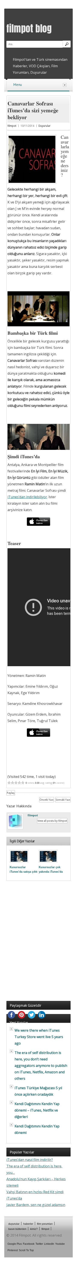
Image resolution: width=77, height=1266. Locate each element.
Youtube (60, 1243)
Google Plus (14, 1243)
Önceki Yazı (46, 800)
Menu (17, 84)
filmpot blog (29, 28)
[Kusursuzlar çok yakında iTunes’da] (48, 856)
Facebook (28, 1243)
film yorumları (45, 1223)
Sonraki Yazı (63, 800)
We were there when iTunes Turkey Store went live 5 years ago (39, 1037)
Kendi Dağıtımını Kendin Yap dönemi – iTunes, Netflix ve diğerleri (37, 1110)
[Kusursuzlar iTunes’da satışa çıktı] (19, 856)
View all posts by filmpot (52, 821)
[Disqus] (38, 941)
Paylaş (11, 793)
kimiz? (34, 1229)
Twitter (39, 1243)
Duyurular (44, 126)
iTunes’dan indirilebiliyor (27, 497)
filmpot (11, 126)
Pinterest (12, 1250)
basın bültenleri (17, 1229)
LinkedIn (49, 1243)
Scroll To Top (26, 1250)
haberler (28, 1223)
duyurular (13, 1223)
